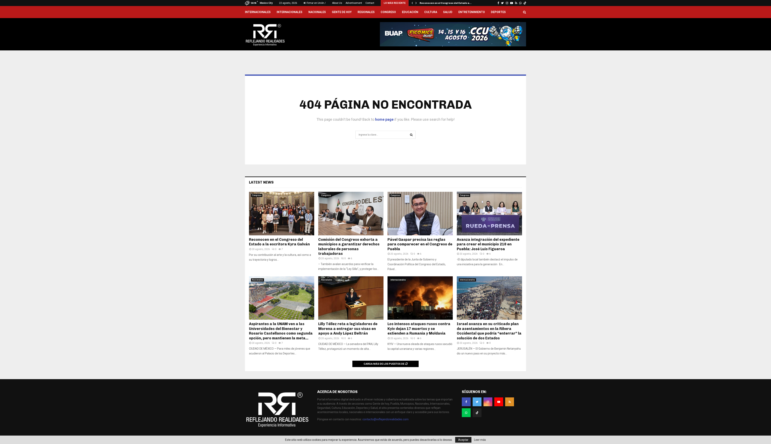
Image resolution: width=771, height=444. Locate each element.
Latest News (261, 182)
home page (384, 119)
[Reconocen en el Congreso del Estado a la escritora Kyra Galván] (281, 213)
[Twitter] (477, 401)
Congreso (388, 12)
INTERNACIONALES (258, 12)
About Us (337, 3)
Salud (447, 12)
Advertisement (354, 3)
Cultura (430, 12)
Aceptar (463, 439)
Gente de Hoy (342, 12)
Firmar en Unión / (316, 3)
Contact (369, 3)
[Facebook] (466, 401)
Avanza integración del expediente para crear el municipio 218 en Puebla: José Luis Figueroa (488, 244)
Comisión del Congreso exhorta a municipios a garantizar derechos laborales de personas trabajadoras (348, 246)
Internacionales (289, 12)
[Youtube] (498, 401)
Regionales (366, 12)
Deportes (498, 12)
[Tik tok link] (525, 3)
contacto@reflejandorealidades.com (385, 419)
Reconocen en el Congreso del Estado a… (446, 3)
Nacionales (317, 12)
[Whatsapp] (466, 412)
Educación (410, 12)
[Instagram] (487, 401)
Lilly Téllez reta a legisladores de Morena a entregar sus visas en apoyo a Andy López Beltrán (347, 329)
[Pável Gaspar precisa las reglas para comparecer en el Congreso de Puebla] (420, 213)
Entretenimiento (471, 12)
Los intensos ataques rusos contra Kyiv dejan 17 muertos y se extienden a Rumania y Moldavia (419, 329)
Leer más (480, 439)
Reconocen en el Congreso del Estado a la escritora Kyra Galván (280, 241)
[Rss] (509, 401)
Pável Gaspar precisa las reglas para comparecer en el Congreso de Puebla (420, 244)
